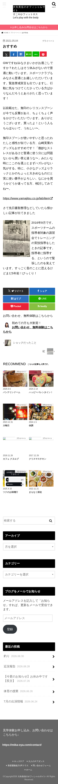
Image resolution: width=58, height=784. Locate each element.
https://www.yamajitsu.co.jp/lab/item (26, 198)
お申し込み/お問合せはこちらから (30, 27)
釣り (14, 656)
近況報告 (17, 666)
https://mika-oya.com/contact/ (22, 744)
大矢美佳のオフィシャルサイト (32, 776)
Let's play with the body (29, 12)
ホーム (29, 770)
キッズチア (19, 761)
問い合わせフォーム (42, 765)
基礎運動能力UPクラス (18, 765)
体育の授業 (18, 691)
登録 (10, 629)
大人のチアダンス (36, 761)
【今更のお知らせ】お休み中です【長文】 (26, 678)
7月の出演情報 (20, 701)
